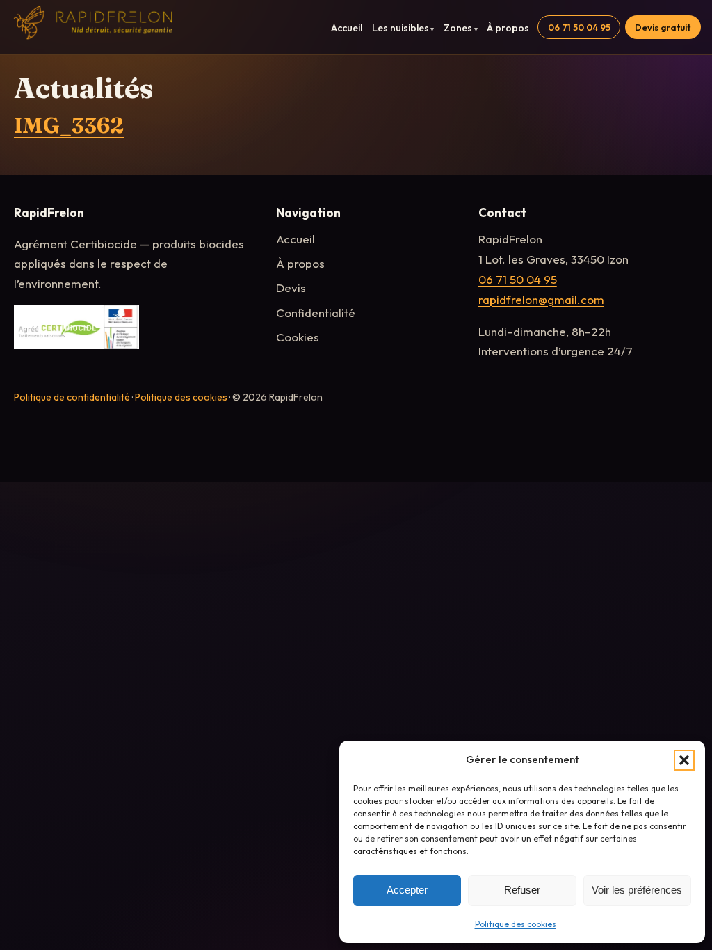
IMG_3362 (69, 125)
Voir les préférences (637, 890)
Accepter (407, 890)
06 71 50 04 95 (579, 27)
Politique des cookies (515, 924)
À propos (508, 28)
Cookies (297, 337)
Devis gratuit (662, 27)
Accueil (346, 28)
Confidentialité (315, 312)
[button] (684, 760)
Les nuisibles (400, 28)
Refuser (522, 890)
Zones (458, 28)
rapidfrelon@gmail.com (541, 299)
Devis (291, 287)
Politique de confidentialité (72, 397)
